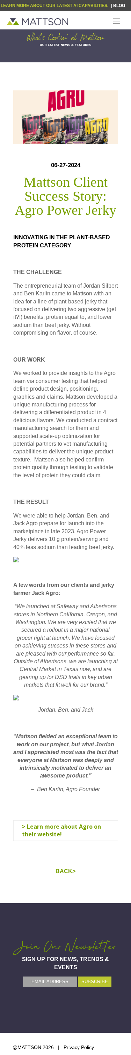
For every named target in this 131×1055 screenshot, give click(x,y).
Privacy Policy (79, 1047)
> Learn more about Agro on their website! (61, 830)
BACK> (65, 871)
